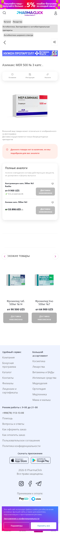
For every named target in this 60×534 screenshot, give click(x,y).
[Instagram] (21, 484)
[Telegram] (39, 484)
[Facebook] (30, 484)
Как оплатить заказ (13, 435)
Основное (12, 77)
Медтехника (39, 394)
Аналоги (48, 77)
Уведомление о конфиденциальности (21, 518)
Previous (5, 256)
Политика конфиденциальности (21, 446)
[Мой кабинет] (56, 13)
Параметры (17, 525)
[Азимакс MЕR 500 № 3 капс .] (30, 106)
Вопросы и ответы (13, 424)
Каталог (7, 372)
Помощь (7, 418)
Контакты (8, 377)
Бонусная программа (9, 364)
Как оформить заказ (14, 429)
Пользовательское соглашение (21, 440)
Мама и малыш (41, 400)
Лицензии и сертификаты (10, 390)
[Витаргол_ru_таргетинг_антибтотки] (30, 53)
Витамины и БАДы (43, 372)
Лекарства (38, 366)
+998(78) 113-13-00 (13, 412)
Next (55, 256)
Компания (8, 357)
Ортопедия (39, 389)
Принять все (43, 525)
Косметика (38, 361)
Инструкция (30, 77)
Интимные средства (44, 377)
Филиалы (7, 383)
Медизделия (39, 383)
